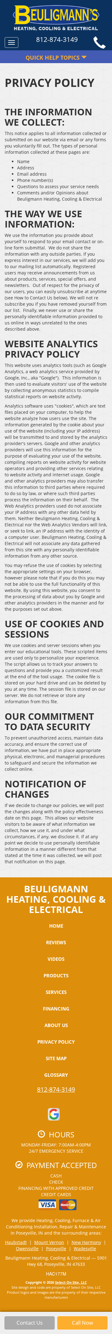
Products (56, 975)
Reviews (56, 942)
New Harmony (86, 1242)
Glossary (56, 1075)
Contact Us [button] (29, 1322)
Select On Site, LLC (71, 1282)
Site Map (56, 1058)
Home (56, 926)
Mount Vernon (49, 1242)
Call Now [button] (82, 1322)
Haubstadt (16, 1242)
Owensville (27, 1248)
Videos (56, 959)
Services (56, 992)
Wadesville (85, 1248)
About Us (56, 1025)
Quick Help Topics (53, 57)
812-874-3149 (56, 1089)
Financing (56, 1009)
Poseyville (56, 1248)
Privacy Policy (56, 1042)
